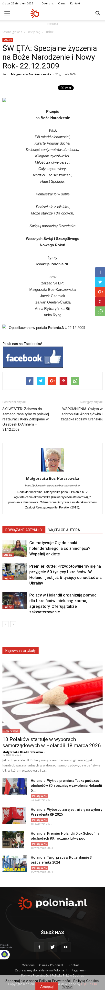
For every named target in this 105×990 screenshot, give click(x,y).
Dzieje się (33, 32)
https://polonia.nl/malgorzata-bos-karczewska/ (52, 485)
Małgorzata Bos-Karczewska (31, 74)
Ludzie (49, 32)
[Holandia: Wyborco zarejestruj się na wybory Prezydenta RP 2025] (14, 815)
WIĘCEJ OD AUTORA (64, 530)
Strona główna (12, 32)
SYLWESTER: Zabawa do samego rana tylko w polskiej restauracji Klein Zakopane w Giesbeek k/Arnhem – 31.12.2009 (25, 419)
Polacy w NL (11, 731)
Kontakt (75, 3)
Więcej (67, 986)
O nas (61, 3)
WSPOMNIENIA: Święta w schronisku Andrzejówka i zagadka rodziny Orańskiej (82, 414)
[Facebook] (39, 947)
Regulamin (79, 970)
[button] (98, 13)
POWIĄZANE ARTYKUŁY (23, 530)
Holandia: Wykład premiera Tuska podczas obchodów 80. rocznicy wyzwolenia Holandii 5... (66, 785)
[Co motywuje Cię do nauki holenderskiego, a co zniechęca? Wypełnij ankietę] (14, 548)
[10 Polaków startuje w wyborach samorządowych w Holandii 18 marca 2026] (52, 697)
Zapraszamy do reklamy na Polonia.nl (41, 970)
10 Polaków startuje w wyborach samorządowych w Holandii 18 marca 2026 (51, 742)
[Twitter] (52, 947)
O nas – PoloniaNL (51, 965)
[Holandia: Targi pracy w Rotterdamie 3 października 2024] (14, 863)
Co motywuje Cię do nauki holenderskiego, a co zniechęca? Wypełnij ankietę (59, 548)
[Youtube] (66, 947)
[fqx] (8, 954)
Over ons (47, 3)
